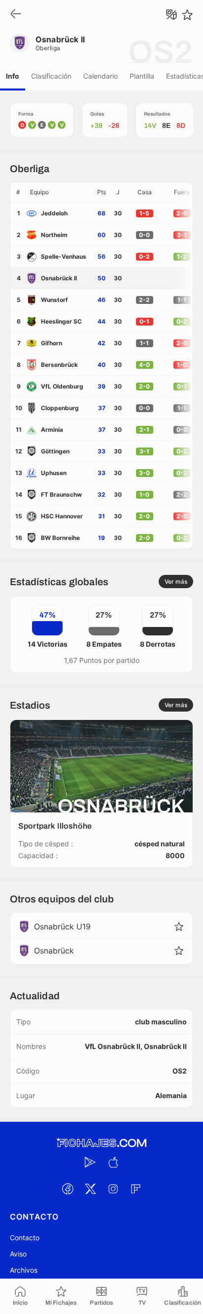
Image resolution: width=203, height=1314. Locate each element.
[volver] (16, 14)
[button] (59, 192)
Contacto (24, 1237)
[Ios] (112, 1162)
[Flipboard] (135, 1188)
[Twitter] (90, 1188)
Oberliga (48, 48)
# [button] (18, 192)
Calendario (100, 76)
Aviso (18, 1254)
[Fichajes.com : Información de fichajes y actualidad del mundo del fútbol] (101, 1143)
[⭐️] (187, 15)
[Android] (90, 1162)
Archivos (23, 1270)
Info (12, 76)
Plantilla (142, 76)
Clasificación (51, 76)
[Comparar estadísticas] (171, 15)
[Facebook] (67, 1188)
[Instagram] (112, 1188)
